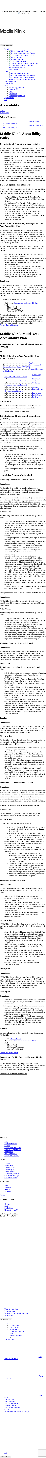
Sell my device (14, 1327)
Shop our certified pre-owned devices (22, 79)
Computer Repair (10, 1178)
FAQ (6, 1206)
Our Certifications (10, 1154)
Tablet (25, 61)
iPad (23, 59)
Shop (6, 71)
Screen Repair (9, 1171)
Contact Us (4, 1195)
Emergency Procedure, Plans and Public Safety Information (22, 380)
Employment (36, 393)
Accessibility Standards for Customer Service (22, 376)
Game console (33, 63)
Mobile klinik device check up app (16, 1412)
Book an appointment (16, 88)
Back (11, 1337)
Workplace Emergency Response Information (22, 384)
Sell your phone (10, 81)
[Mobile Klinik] (23, 31)
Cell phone (20, 57)
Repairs (7, 1163)
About (11, 92)
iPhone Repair (9, 1165)
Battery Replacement (11, 1174)
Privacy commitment (11, 1311)
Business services (10, 1405)
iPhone (25, 51)
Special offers (9, 98)
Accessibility (9, 1315)
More (6, 86)
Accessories (13, 94)
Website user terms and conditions (16, 1313)
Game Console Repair (12, 1176)
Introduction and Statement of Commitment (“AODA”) (22, 366)
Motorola (7, 1191)
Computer (29, 65)
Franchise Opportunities (12, 1150)
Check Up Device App (12, 1148)
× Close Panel (5, 1457)
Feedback (35, 397)
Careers (7, 1146)
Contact (7, 1204)
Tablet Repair (9, 1169)
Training (35, 387)
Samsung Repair (10, 1167)
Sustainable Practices (11, 1156)
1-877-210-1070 (15, 1039)
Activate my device (16, 1329)
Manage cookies (6, 1319)
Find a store (8, 83)
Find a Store (8, 1208)
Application (33, 363)
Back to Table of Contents (9, 325)
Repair (6, 49)
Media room (8, 1152)
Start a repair (13, 69)
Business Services (10, 1144)
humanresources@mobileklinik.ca (26, 303)
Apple (6, 1185)
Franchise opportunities (17, 96)
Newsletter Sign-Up (11, 1210)
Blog (6, 1142)
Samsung (32, 53)
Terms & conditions (11, 1309)
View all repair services (17, 67)
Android (31, 77)
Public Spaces (37, 395)
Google (31, 55)
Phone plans (13, 90)
